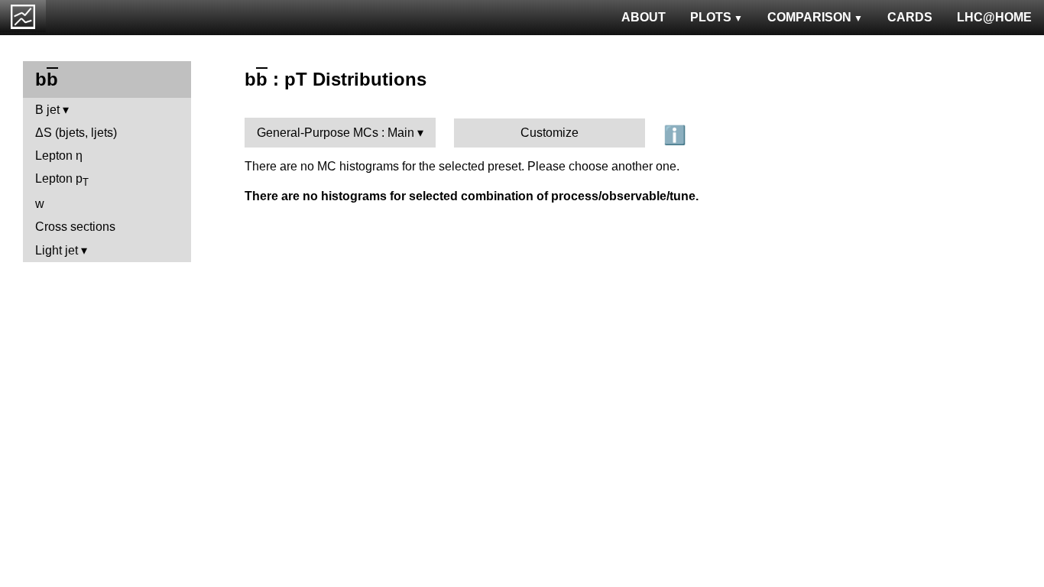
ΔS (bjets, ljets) (76, 132)
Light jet (56, 250)
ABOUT (643, 17)
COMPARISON (809, 17)
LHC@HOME (994, 17)
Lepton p (62, 180)
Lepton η (59, 155)
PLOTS (710, 17)
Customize (549, 132)
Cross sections (75, 226)
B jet (47, 109)
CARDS (909, 17)
